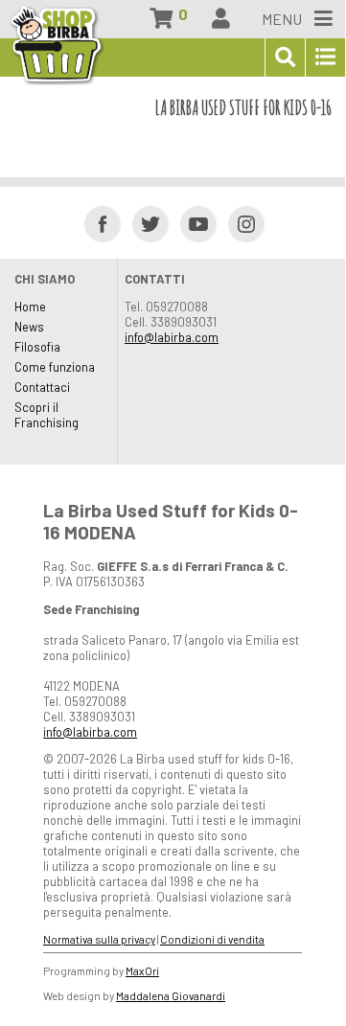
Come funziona (54, 367)
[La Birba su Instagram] (240, 222)
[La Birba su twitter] (144, 222)
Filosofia (37, 346)
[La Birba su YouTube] (192, 222)
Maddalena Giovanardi (170, 995)
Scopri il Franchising (46, 414)
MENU (283, 19)
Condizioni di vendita (212, 939)
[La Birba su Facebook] (96, 222)
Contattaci (42, 387)
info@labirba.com (172, 337)
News (29, 326)
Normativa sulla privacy (99, 939)
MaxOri (142, 970)
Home (30, 306)
